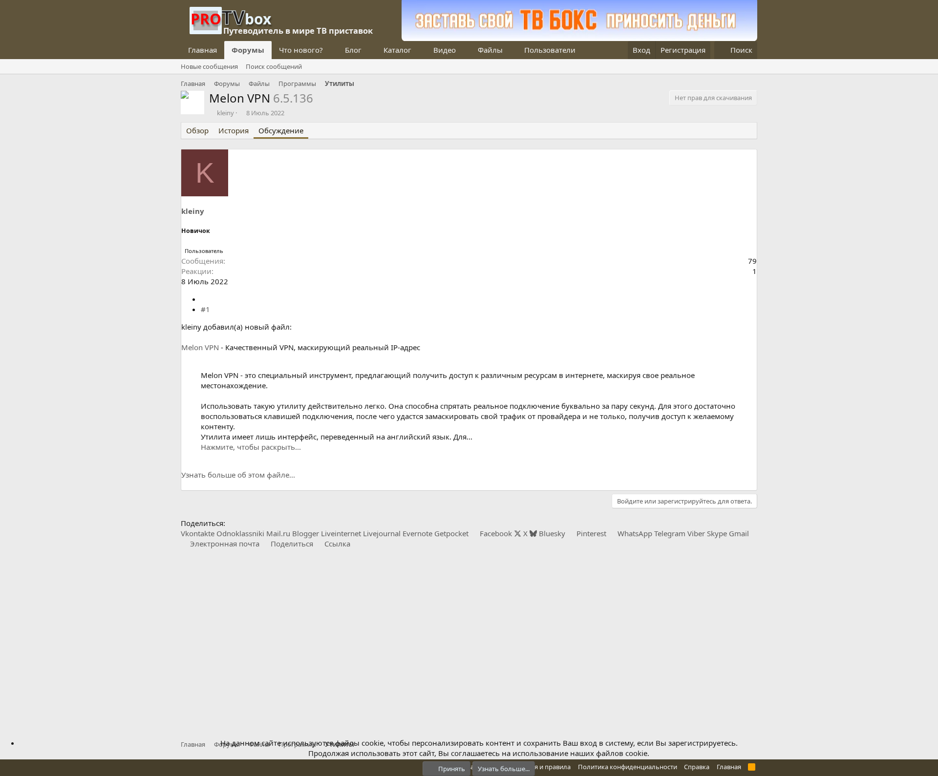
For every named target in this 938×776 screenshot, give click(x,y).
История (233, 130)
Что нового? (301, 50)
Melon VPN (200, 347)
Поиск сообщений (274, 66)
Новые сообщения (209, 66)
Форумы (248, 50)
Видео (444, 50)
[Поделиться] (204, 299)
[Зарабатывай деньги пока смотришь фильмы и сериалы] (579, 38)
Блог (353, 50)
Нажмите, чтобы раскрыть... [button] (251, 447)
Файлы (490, 50)
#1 (205, 309)
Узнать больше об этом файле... (238, 475)
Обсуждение (280, 130)
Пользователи (550, 50)
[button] (331, 50)
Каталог (397, 50)
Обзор (197, 130)
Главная (202, 50)
